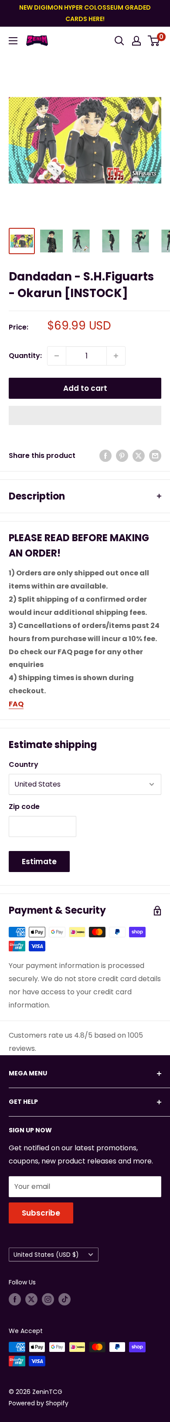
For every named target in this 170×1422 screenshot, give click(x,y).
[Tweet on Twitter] (139, 455)
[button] (85, 415)
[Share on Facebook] (105, 455)
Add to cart (85, 388)
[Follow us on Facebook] (15, 1299)
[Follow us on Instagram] (48, 1299)
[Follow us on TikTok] (64, 1299)
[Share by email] (155, 455)
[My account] (136, 41)
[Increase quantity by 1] (116, 356)
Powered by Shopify (38, 1403)
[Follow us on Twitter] (31, 1299)
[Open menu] (13, 40)
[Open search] (119, 41)
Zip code (24, 806)
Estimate (39, 861)
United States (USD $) (46, 1255)
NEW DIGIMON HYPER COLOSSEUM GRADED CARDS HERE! (85, 13)
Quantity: (25, 356)
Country (23, 764)
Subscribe (41, 1213)
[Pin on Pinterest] (122, 455)
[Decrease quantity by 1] (57, 356)
